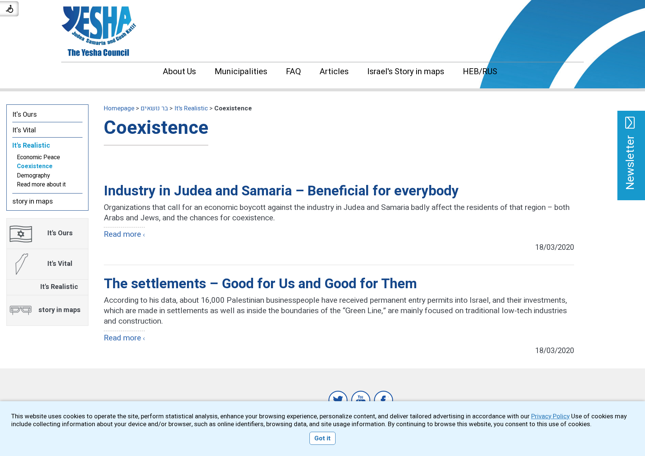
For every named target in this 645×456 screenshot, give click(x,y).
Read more (122, 234)
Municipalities (241, 72)
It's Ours (24, 115)
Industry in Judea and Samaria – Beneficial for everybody (281, 191)
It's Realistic (191, 108)
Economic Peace (38, 157)
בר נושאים (154, 108)
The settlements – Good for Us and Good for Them (260, 284)
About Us (179, 72)
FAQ (293, 72)
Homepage (119, 108)
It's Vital (24, 130)
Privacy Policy (550, 416)
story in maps (32, 201)
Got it (322, 438)
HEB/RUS (480, 72)
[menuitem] (172, 71)
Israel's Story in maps (405, 72)
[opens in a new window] (338, 400)
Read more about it (41, 184)
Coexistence (156, 128)
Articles (334, 72)
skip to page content (322, 7)
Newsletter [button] (630, 162)
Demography (33, 175)
